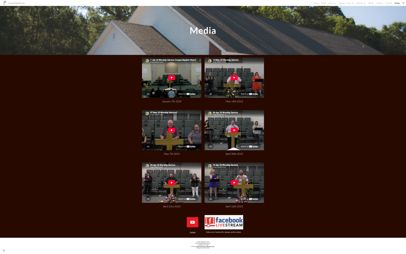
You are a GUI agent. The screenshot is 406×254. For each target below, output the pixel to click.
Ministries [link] (359, 3)
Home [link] (316, 3)
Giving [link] (323, 3)
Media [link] (397, 3)
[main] (203, 30)
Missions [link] (379, 3)
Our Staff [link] (388, 3)
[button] (403, 2)
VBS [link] (369, 3)
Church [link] (330, 3)
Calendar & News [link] (344, 3)
